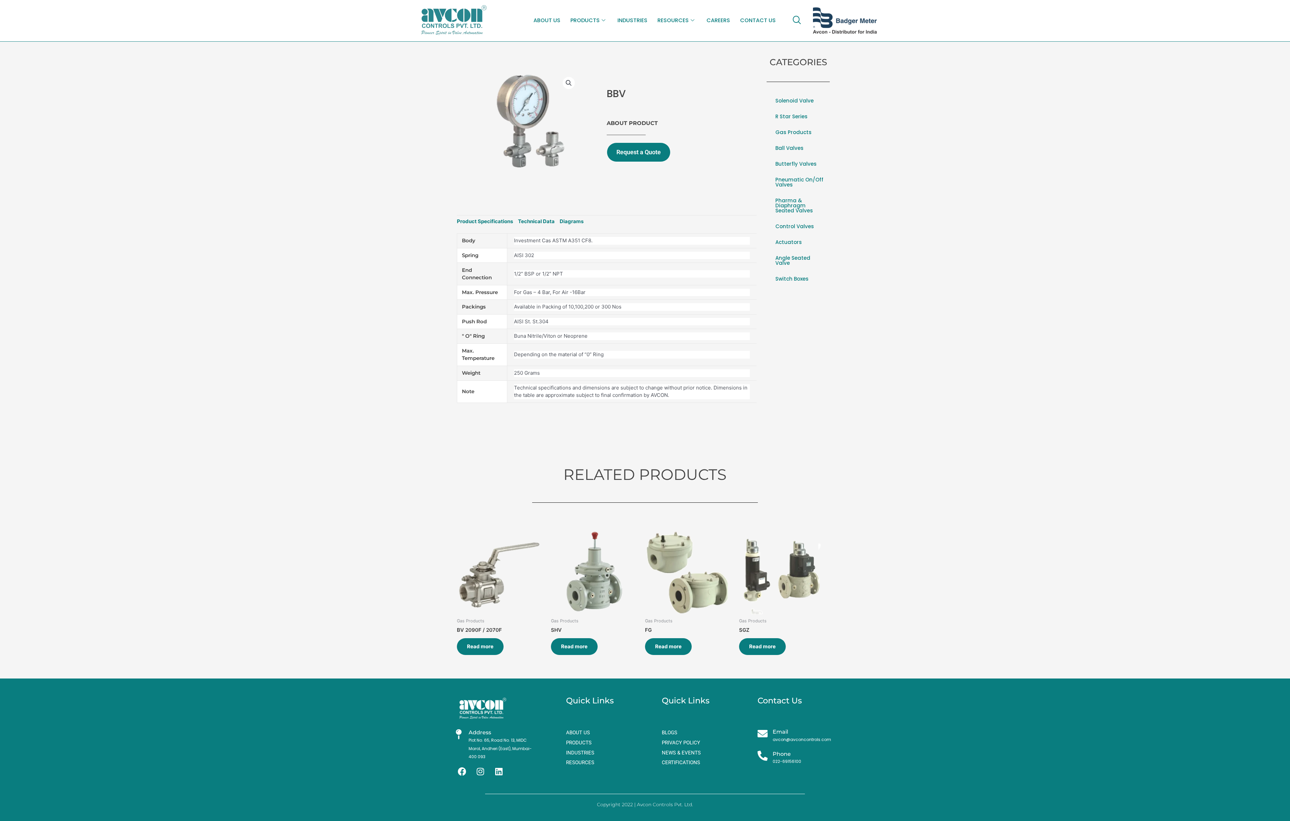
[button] (569, 83)
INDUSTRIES (632, 20)
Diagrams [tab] (572, 221)
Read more (480, 646)
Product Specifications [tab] (485, 221)
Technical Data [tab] (536, 221)
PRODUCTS (585, 20)
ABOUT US (546, 20)
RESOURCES (673, 20)
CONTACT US (758, 20)
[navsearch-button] (796, 20)
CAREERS (718, 20)
